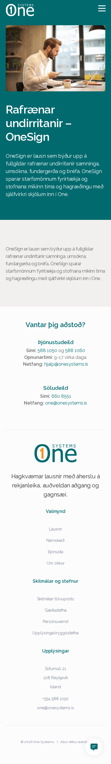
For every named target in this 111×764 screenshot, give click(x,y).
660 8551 (61, 396)
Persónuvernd (55, 621)
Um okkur (56, 563)
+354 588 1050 (55, 698)
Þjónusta (55, 552)
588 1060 (75, 350)
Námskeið (55, 540)
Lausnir (55, 529)
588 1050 (47, 350)
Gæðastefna (56, 610)
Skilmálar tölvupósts (55, 599)
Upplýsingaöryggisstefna (55, 633)
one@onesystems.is (66, 403)
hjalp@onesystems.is (66, 364)
